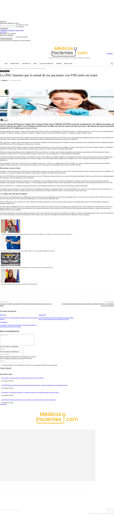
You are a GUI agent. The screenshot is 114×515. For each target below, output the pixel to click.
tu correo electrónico (22, 37)
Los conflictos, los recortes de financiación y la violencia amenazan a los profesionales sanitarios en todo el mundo (30, 392)
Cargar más (3, 404)
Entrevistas (3, 315)
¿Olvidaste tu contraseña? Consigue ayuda (12, 30)
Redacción (4, 80)
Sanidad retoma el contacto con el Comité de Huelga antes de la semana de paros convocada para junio (27, 267)
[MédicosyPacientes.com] (69, 51)
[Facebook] (101, 43)
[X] (110, 43)
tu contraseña (20, 26)
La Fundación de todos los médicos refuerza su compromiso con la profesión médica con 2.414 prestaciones (28, 399)
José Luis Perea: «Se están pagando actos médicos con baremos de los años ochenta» (22, 378)
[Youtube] (113, 43)
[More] (50, 85)
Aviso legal (3, 32)
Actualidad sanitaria (9, 68)
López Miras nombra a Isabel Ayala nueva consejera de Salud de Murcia (19, 284)
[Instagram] (103, 43)
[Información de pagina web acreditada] (57, 498)
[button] (112, 63)
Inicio (1, 68)
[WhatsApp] (31, 85)
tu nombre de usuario (22, 25)
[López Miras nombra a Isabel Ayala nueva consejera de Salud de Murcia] (10, 282)
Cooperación (42, 315)
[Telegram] (108, 43)
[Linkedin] (106, 43)
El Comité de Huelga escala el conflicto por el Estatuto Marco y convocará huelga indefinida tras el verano (28, 251)
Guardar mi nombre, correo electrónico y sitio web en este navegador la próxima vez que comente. (29, 365)
